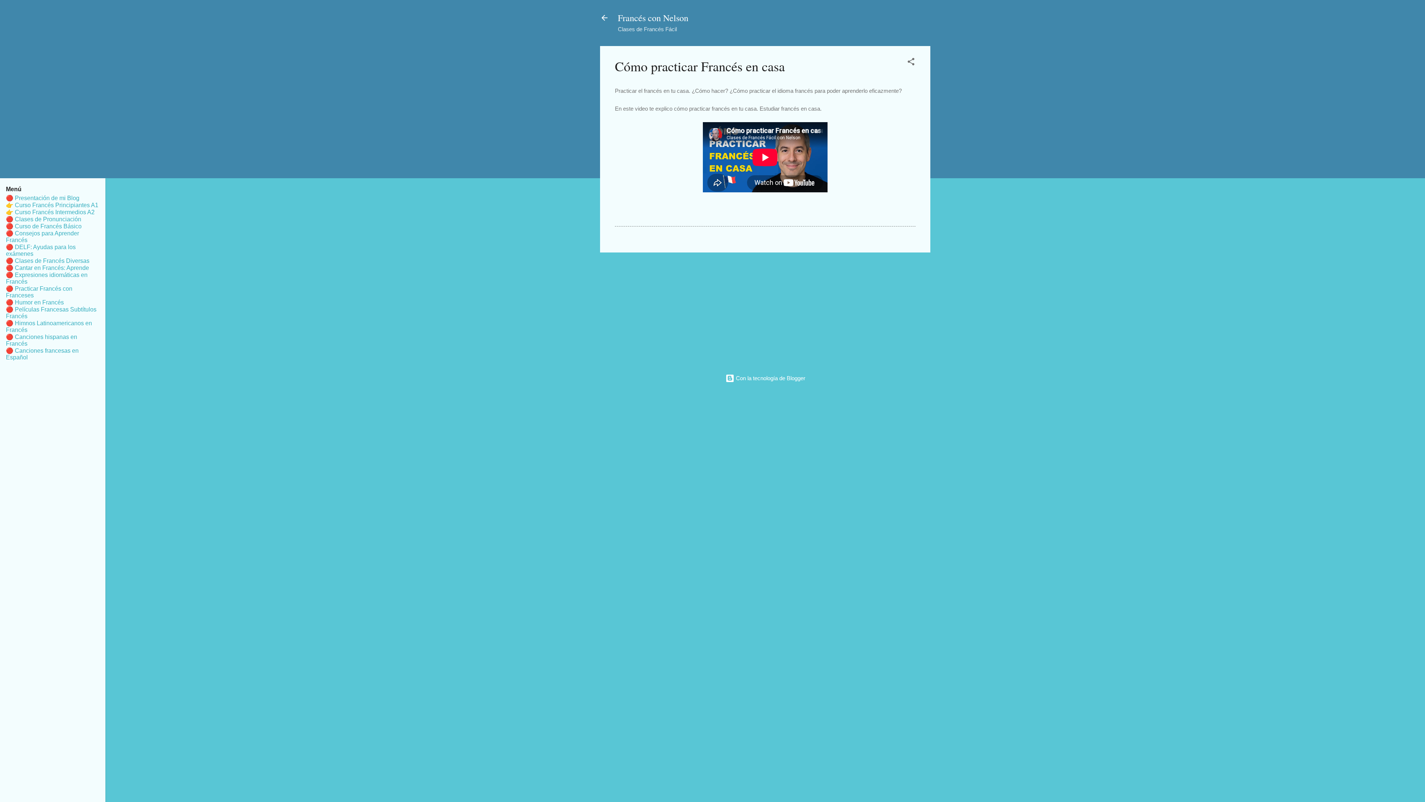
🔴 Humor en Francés (35, 302)
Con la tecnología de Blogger (769, 378)
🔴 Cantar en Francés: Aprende (47, 268)
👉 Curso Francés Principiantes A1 (52, 205)
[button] (911, 63)
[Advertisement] (765, 310)
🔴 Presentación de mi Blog (42, 198)
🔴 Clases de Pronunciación (43, 219)
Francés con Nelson (653, 18)
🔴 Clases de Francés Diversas (47, 261)
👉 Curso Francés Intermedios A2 (50, 212)
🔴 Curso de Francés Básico (44, 226)
